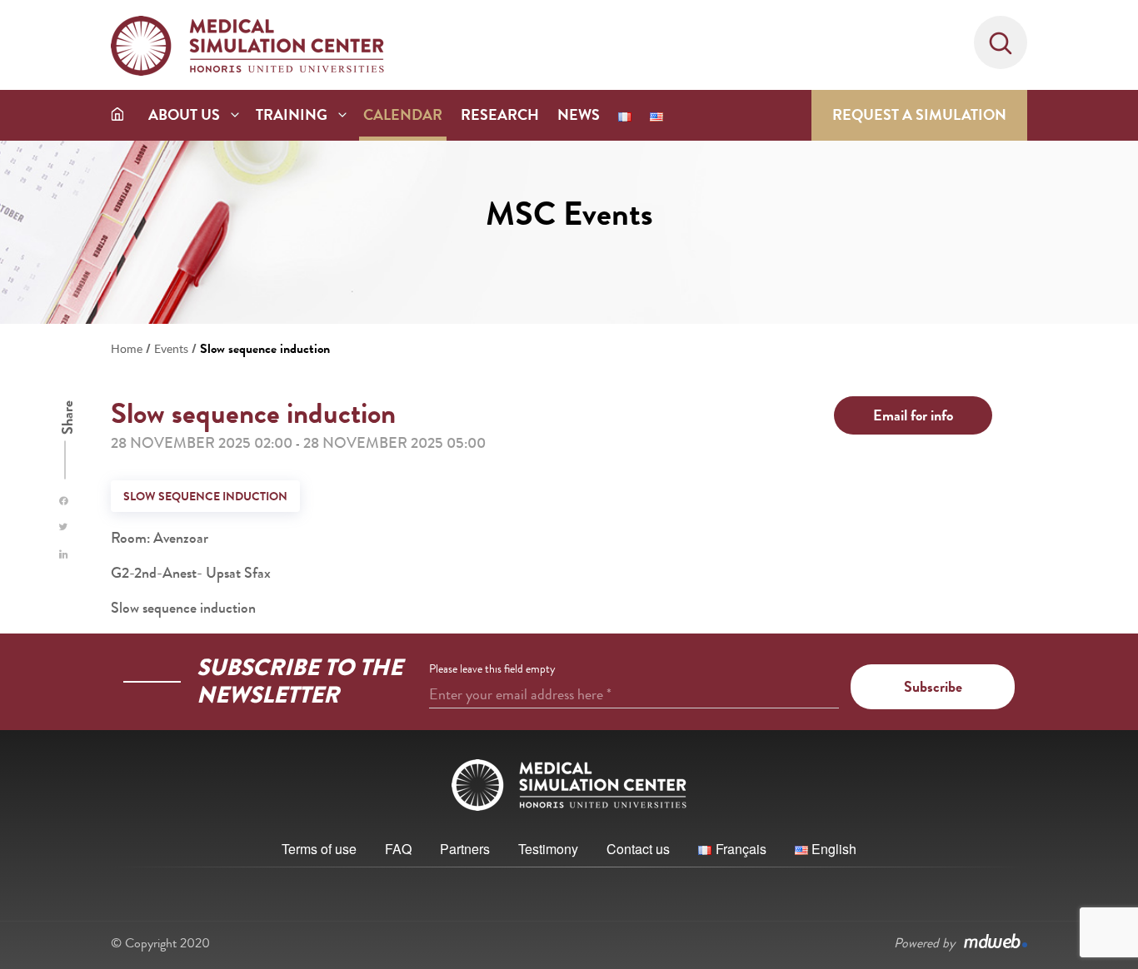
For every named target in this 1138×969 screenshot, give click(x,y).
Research (500, 115)
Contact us (638, 848)
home (117, 114)
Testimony (548, 848)
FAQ (398, 848)
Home (126, 348)
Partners (465, 848)
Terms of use (319, 848)
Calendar (402, 115)
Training (291, 115)
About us (184, 115)
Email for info (913, 415)
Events (171, 348)
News (578, 115)
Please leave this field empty (492, 668)
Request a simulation (919, 115)
